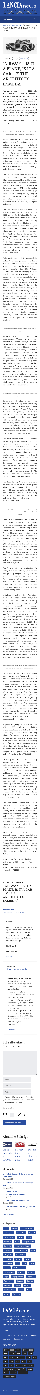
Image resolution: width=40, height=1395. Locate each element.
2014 (16, 1358)
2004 (18, 1350)
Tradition (27, 1285)
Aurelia (14, 1228)
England (32, 1233)
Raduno (30, 1272)
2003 (12, 1350)
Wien (29, 1290)
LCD (17, 1263)
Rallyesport (30, 1277)
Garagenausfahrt (28, 1242)
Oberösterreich (9, 1272)
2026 (24, 1365)
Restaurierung (8, 1281)
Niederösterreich (19, 1268)
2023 (5, 1365)
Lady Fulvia (7, 1259)
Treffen (21, 1290)
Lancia (27, 1259)
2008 (12, 1354)
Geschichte (7, 1246)
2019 (11, 1361)
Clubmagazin (8, 1233)
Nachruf (6, 1268)
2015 (22, 1358)
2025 (18, 1365)
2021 (23, 1361)
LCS (24, 1263)
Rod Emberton (8, 910)
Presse (6, 1373)
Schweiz (30, 1281)
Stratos (17, 1285)
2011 (30, 1354)
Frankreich (7, 1242)
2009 (18, 1354)
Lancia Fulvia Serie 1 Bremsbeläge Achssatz (19, 1207)
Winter (6, 1294)
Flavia (29, 1237)
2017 (34, 1358)
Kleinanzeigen (23, 1335)
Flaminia (20, 1237)
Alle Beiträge (16, 25)
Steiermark (7, 1285)
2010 (24, 1354)
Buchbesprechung (27, 1228)
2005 (25, 1350)
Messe (32, 1263)
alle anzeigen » (9, 1214)
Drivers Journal (9, 1369)
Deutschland (21, 1233)
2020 (17, 1361)
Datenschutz (18, 1339)
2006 (31, 1350)
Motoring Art (21, 1369)
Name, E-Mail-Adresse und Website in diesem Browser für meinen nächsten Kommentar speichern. (20, 1100)
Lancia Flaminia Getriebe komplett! (16, 1201)
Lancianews (8, 1263)
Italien (33, 1250)
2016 (28, 1358)
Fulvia (17, 1242)
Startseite (6, 25)
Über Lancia (24, 58)
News (30, 1369)
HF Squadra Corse (21, 1250)
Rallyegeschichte (17, 1277)
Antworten (9, 957)
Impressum (7, 1339)
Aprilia (6, 1228)
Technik (13, 1373)
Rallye (6, 1277)
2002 (5, 1350)
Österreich (16, 1294)
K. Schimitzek (20, 1255)
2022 (29, 1361)
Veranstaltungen (9, 1377)
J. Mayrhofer (8, 1255)
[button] (35, 19)
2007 (5, 1354)
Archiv (31, 1365)
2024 (11, 1365)
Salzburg (20, 1281)
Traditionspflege (9, 1290)
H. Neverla (7, 1250)
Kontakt (34, 1335)
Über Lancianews (9, 1335)
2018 (5, 1361)
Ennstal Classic (9, 1237)
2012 (5, 1358)
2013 (14, 58)
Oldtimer (21, 1272)
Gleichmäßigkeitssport (22, 1246)
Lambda (18, 1259)
